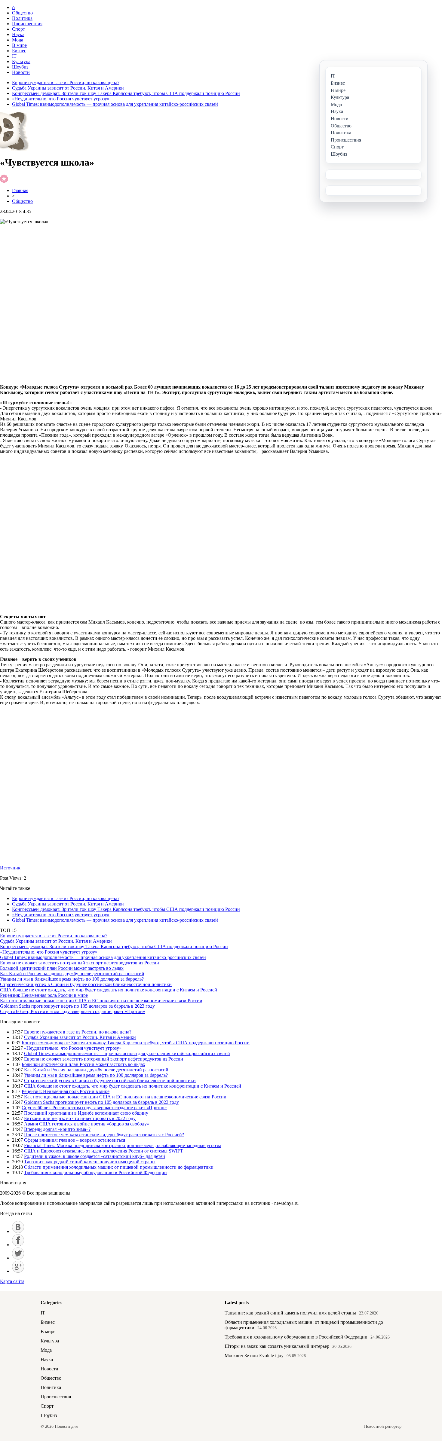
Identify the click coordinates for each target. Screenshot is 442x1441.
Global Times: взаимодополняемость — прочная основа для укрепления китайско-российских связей (115, 104)
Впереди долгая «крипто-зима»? (57, 1129)
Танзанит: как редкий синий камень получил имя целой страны (89, 1161)
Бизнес (19, 50)
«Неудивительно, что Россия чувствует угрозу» (60, 98)
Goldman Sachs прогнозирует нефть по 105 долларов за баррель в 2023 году (77, 1006)
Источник (10, 867)
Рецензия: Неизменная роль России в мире (44, 995)
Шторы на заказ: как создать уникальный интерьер (277, 1346)
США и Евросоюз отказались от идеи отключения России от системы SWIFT (103, 1150)
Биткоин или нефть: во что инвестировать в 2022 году (80, 1118)
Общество (22, 12)
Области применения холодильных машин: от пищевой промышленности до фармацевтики (118, 1167)
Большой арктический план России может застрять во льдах (62, 968)
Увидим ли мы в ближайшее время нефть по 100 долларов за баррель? (72, 979)
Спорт (18, 29)
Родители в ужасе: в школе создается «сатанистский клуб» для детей (94, 1156)
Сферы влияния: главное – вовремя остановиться (74, 1140)
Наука (18, 34)
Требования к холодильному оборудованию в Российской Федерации (95, 1172)
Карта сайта (12, 1281)
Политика (22, 18)
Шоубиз (20, 66)
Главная (20, 190)
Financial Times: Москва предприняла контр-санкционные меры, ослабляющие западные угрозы (122, 1145)
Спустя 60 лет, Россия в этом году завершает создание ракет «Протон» (72, 1011)
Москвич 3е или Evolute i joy (254, 1355)
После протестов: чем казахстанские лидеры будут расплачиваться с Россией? (104, 1134)
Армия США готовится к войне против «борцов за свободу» (86, 1123)
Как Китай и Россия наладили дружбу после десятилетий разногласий (72, 973)
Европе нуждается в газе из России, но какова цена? (65, 82)
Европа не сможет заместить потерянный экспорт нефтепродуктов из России (79, 962)
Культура (21, 61)
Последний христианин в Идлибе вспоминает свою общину (86, 1113)
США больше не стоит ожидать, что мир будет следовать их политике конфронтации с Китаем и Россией (108, 989)
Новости (21, 72)
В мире (19, 45)
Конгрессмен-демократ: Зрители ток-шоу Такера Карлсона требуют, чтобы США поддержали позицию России (126, 93)
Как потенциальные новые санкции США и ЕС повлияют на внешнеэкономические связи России (101, 1000)
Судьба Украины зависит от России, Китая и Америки (68, 87)
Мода (17, 39)
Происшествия (27, 23)
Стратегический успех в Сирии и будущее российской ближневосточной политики (86, 984)
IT (14, 56)
